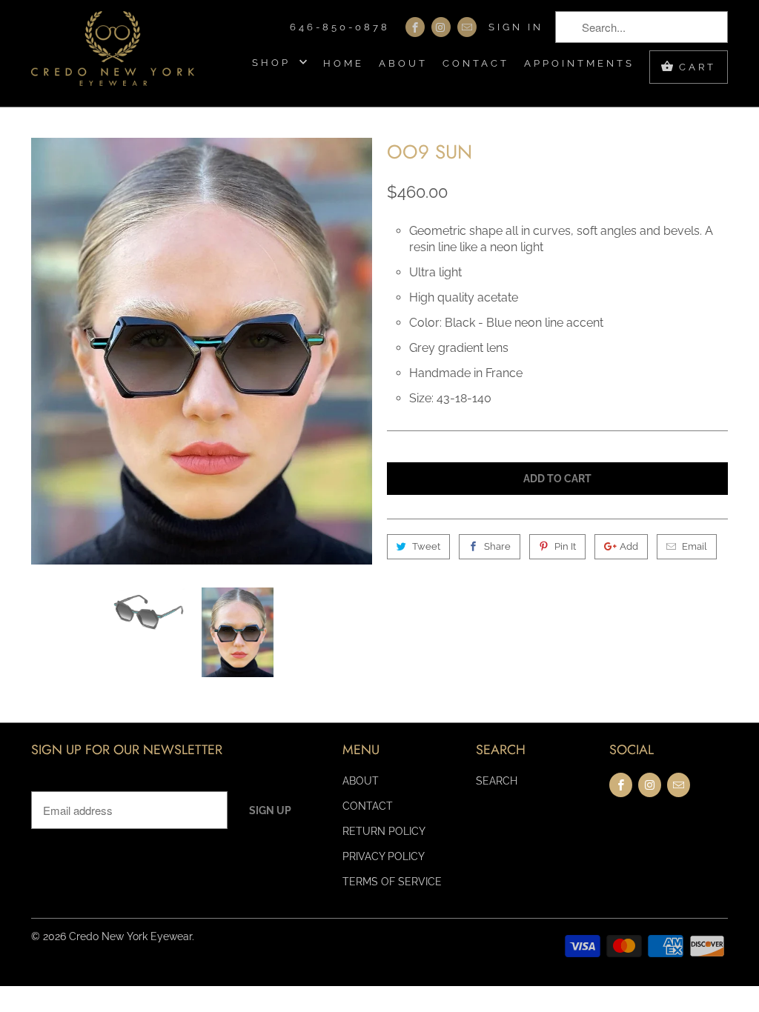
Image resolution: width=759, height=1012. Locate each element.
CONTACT (476, 63)
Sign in (515, 27)
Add (629, 546)
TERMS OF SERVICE (392, 882)
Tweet (426, 546)
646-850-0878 (340, 27)
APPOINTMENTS (579, 63)
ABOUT (403, 63)
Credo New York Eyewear (130, 936)
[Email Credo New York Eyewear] (467, 27)
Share (497, 546)
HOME (343, 63)
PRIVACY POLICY (383, 856)
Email (694, 546)
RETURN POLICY (383, 831)
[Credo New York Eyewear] (112, 53)
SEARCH (496, 781)
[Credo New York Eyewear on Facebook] (415, 27)
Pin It (565, 546)
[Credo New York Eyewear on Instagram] (441, 27)
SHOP (274, 62)
